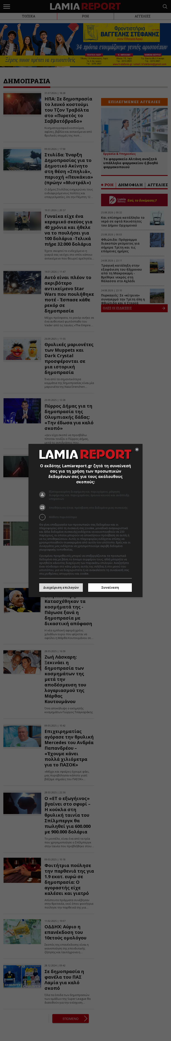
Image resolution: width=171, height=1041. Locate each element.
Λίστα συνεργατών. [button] (86, 549)
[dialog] (85, 520)
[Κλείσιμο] (136, 449)
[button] (85, 517)
